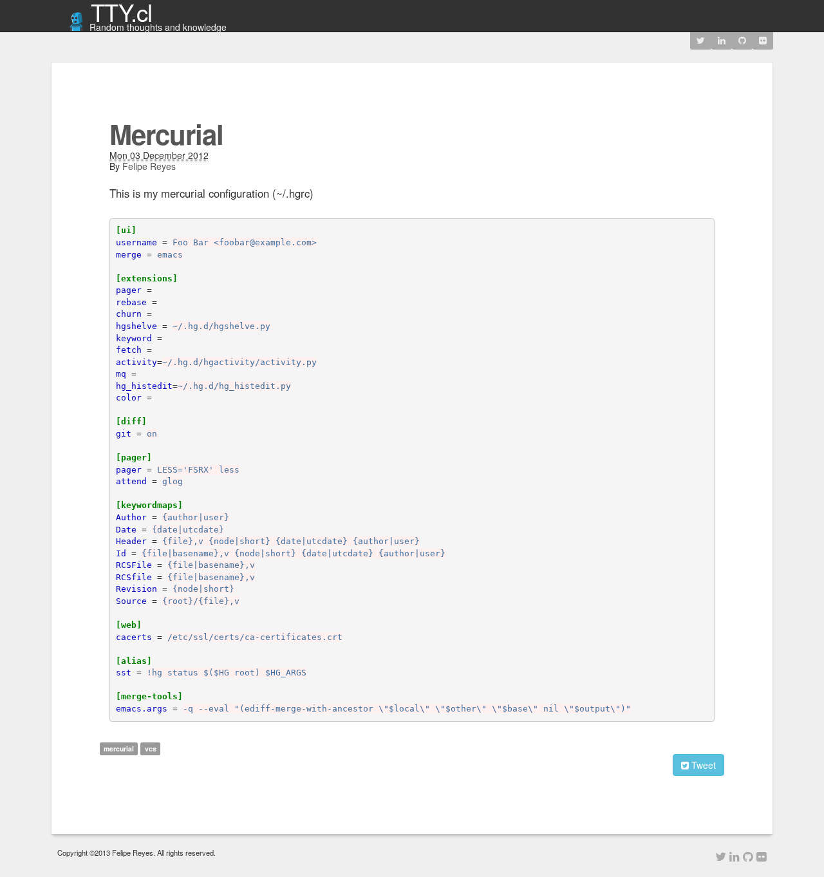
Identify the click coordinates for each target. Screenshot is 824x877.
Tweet (702, 765)
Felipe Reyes (149, 166)
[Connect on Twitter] (700, 40)
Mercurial (166, 134)
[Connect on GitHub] (742, 40)
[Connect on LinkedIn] (721, 40)
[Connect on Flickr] (763, 40)
